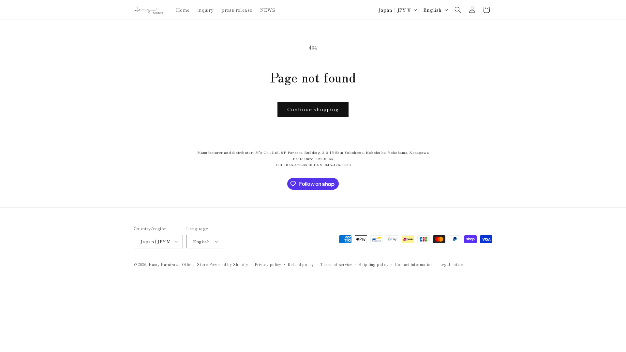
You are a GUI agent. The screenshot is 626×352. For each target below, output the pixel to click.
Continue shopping (313, 109)
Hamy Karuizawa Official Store (178, 264)
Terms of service (336, 264)
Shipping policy (374, 264)
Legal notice (451, 264)
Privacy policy (268, 264)
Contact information (414, 264)
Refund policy (301, 264)
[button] (458, 10)
